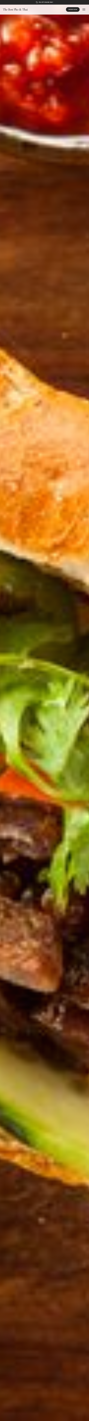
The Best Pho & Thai (15, 9)
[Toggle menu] (83, 9)
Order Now (72, 9)
